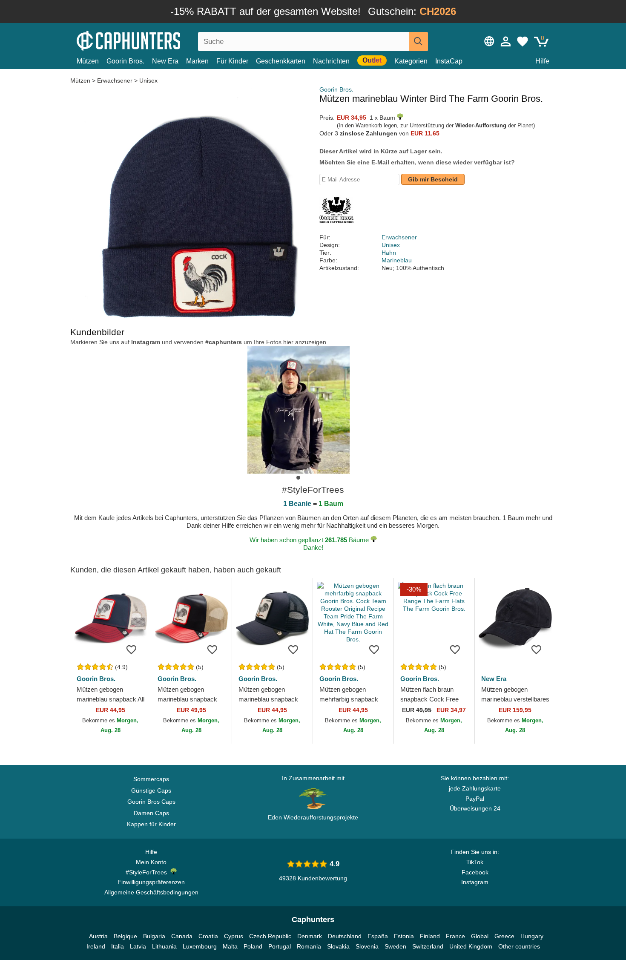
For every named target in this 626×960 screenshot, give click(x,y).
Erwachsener (114, 80)
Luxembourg (200, 946)
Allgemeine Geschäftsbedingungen (151, 892)
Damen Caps (151, 813)
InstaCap (448, 61)
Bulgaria (154, 936)
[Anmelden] (506, 41)
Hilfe (542, 61)
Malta (230, 946)
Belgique (125, 936)
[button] (298, 478)
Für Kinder (232, 61)
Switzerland (427, 946)
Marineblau (397, 260)
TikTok (474, 862)
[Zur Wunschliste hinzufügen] (131, 649)
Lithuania (164, 946)
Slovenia (367, 946)
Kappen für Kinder (151, 824)
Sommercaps (151, 779)
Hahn (389, 252)
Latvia (138, 946)
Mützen (88, 61)
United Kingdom (470, 946)
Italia (117, 946)
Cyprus (233, 936)
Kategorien (411, 61)
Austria (98, 936)
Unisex (148, 80)
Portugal (279, 946)
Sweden (395, 946)
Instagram (474, 882)
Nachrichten (331, 61)
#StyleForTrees (148, 872)
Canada (181, 936)
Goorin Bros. (125, 61)
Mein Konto (151, 862)
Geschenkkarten (280, 61)
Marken (197, 61)
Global (479, 936)
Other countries (519, 946)
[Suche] (418, 41)
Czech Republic (270, 936)
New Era (165, 61)
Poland (253, 946)
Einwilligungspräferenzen (151, 882)
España (378, 936)
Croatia (208, 936)
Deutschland (345, 936)
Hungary (531, 936)
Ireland (95, 946)
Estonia (404, 936)
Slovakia (338, 946)
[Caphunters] (151, 39)
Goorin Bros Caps (151, 801)
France (455, 936)
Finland (430, 936)
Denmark (309, 936)
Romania (309, 946)
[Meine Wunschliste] (522, 41)
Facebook (475, 872)
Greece (504, 936)
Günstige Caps (151, 790)
